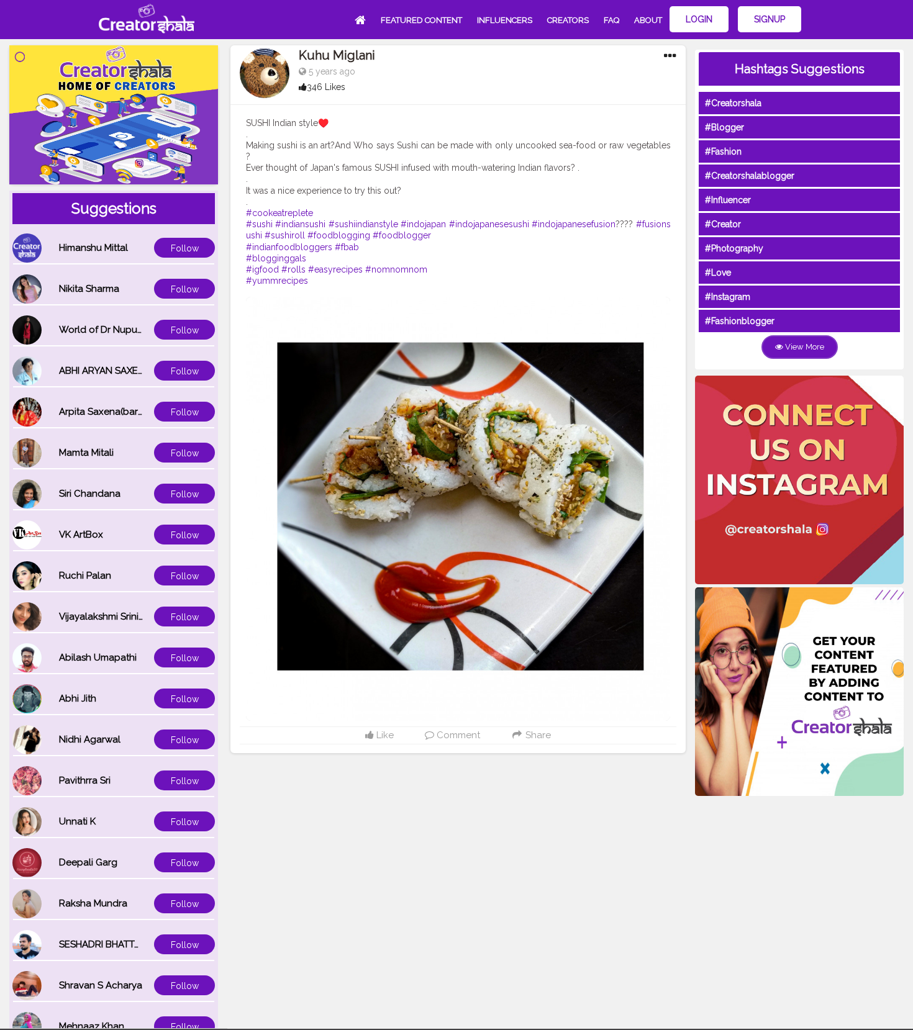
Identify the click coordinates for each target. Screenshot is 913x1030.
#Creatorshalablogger (749, 176)
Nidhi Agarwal (89, 739)
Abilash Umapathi (98, 657)
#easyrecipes (335, 269)
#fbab (347, 247)
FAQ (611, 20)
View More (803, 346)
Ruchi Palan (85, 575)
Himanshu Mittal (93, 247)
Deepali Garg (88, 862)
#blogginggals (276, 258)
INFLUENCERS (504, 20)
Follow (185, 248)
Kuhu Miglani (337, 55)
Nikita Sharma (89, 288)
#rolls (293, 269)
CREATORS (568, 20)
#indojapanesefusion (573, 224)
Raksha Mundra (93, 903)
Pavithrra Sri (85, 780)
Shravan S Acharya (100, 985)
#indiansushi (300, 224)
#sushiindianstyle (363, 224)
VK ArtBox (81, 534)
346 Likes (326, 87)
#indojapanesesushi (489, 224)
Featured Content (421, 20)
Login (699, 19)
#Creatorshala (733, 103)
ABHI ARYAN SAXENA (105, 370)
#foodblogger (402, 235)
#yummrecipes (277, 281)
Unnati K (77, 821)
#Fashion (723, 151)
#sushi (259, 224)
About (648, 20)
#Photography (734, 248)
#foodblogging (338, 235)
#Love (718, 273)
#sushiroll (285, 235)
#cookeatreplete (279, 213)
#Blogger (724, 127)
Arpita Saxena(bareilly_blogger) (129, 411)
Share (537, 735)
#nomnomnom (396, 269)
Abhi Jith (77, 698)
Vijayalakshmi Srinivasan (112, 616)
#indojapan (423, 224)
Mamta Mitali (86, 452)
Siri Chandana (89, 493)
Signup (769, 19)
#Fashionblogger (739, 321)
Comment (457, 735)
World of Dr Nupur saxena (117, 329)
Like (384, 735)
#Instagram (727, 297)
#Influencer (728, 200)
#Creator (723, 224)
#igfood (262, 269)
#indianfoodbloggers (289, 247)
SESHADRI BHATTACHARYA (118, 944)
